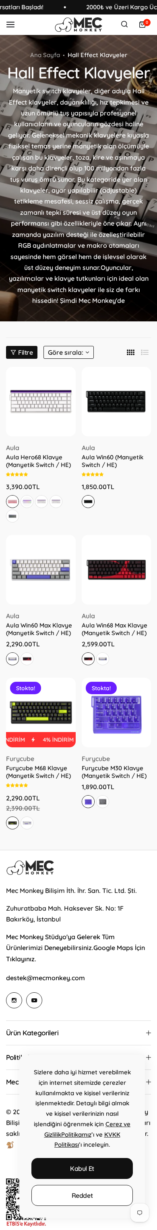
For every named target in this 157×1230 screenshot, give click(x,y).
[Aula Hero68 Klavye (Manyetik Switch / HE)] (41, 401)
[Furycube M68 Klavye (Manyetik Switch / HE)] (41, 712)
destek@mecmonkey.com (45, 978)
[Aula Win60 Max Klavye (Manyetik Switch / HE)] (41, 570)
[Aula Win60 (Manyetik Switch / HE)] (116, 401)
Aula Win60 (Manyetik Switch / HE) (112, 461)
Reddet (82, 1195)
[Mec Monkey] (78, 24)
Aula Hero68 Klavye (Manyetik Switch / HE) (38, 461)
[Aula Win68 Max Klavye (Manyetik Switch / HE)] (116, 570)
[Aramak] (124, 24)
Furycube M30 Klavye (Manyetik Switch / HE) (114, 772)
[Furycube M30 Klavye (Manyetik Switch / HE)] (116, 712)
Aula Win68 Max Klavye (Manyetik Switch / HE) (114, 629)
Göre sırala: (65, 352)
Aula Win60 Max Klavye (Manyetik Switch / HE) (39, 629)
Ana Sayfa (45, 55)
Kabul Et (82, 1168)
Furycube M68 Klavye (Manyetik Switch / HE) (38, 772)
